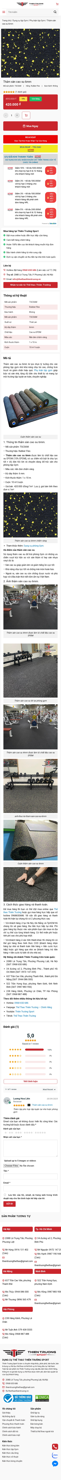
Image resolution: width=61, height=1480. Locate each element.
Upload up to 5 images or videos (20, 1161)
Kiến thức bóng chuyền (12, 1461)
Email (6, 1183)
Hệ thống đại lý (8, 1416)
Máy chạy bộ (36, 1427)
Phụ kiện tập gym (43, 370)
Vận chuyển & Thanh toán (13, 1420)
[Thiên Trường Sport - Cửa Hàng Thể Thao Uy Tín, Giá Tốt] (30, 4)
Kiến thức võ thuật (10, 1457)
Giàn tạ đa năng (37, 1416)
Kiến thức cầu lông (10, 1453)
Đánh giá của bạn (11, 1129)
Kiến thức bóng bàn (10, 1445)
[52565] (26, 115)
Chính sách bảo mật (11, 1435)
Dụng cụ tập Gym (20, 20)
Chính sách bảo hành (11, 1427)
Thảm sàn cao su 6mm (42, 1105)
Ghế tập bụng (36, 1420)
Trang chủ (6, 20)
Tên (6, 1171)
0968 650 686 (21, 1003)
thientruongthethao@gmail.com (20, 1387)
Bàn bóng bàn (36, 1424)
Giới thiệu (6, 1413)
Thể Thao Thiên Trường (24, 1015)
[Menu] (3, 12)
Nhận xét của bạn (12, 1137)
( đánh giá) (20, 92)
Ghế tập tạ (35, 1413)
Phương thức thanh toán (13, 1424)
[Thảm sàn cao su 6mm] (29, 1105)
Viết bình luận (31, 1081)
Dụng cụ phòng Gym (34, 545)
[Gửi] (55, 12)
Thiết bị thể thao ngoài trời (42, 1431)
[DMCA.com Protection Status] (42, 1398)
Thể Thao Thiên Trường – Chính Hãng (34, 1007)
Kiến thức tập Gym (10, 1449)
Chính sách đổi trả (10, 1431)
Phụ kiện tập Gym (37, 20)
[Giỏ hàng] (57, 4)
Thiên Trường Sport (24, 1011)
